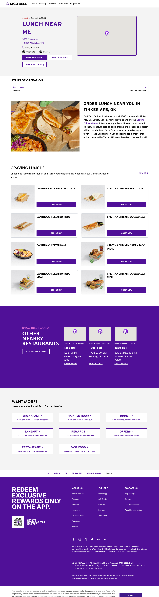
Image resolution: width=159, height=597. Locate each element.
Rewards (52, 3)
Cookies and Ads (77, 575)
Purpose (73, 3)
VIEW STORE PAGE (70, 364)
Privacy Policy (88, 575)
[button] (83, 489)
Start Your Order (34, 57)
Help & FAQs (130, 493)
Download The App (34, 64)
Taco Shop (102, 515)
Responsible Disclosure (79, 578)
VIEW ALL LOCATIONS (35, 351)
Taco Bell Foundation (133, 504)
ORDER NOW (56, 204)
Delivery (42, 3)
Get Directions (60, 57)
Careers (128, 499)
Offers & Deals (77, 515)
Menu (34, 3)
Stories (75, 526)
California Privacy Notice (101, 575)
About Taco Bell (78, 493)
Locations (76, 510)
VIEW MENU (143, 173)
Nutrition (75, 504)
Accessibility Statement (126, 575)
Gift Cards (63, 3)
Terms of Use (114, 575)
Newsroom (76, 521)
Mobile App (102, 493)
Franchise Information (133, 510)
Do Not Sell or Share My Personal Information (102, 578)
